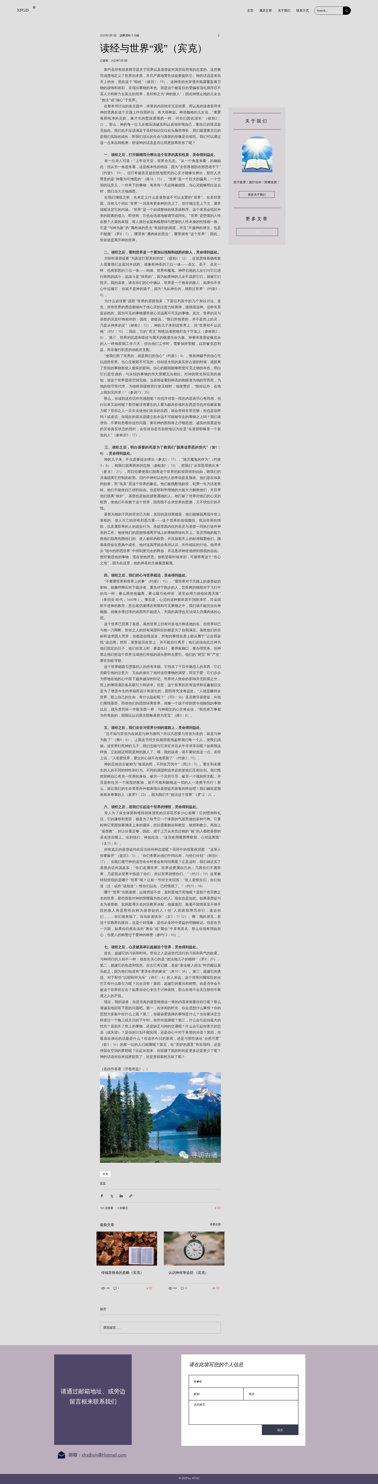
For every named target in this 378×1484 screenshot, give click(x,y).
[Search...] (347, 11)
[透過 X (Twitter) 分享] (111, 1196)
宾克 (105, 1174)
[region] (93, 1399)
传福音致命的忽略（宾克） (122, 1273)
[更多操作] (218, 35)
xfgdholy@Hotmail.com (104, 1454)
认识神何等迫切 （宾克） (188, 1273)
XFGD (23, 10)
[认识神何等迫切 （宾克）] (194, 1249)
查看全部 (215, 1224)
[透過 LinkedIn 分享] (121, 1196)
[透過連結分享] (131, 1196)
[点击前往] (257, 232)
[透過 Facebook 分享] (102, 1196)
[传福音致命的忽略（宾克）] (126, 1249)
